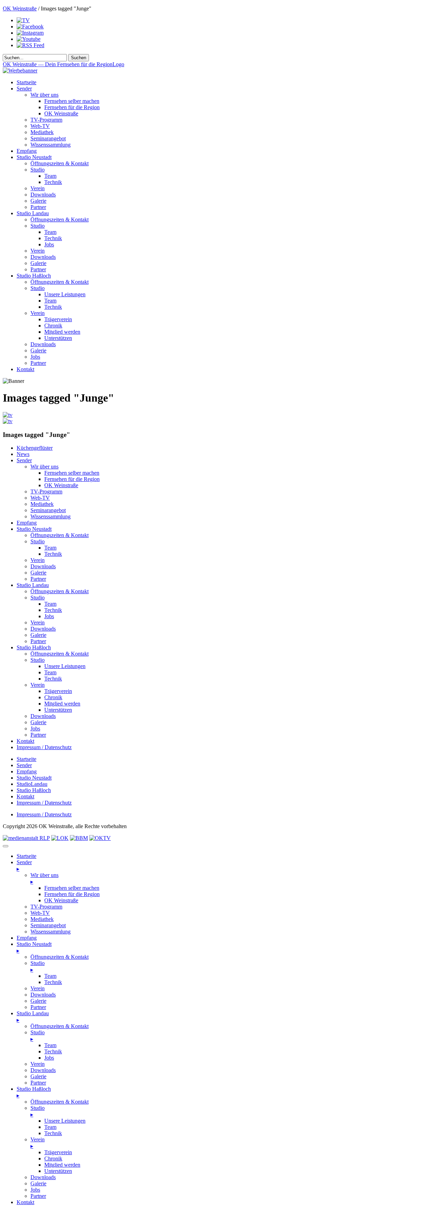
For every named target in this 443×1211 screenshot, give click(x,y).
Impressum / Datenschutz (44, 747)
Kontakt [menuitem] (25, 1202)
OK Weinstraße (20, 8)
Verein (37, 188)
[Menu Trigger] (5, 846)
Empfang (27, 151)
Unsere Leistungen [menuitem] (64, 1121)
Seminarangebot (48, 138)
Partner (38, 207)
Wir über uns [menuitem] (44, 878)
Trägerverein (58, 319)
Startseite (26, 82)
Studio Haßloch (34, 276)
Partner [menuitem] (38, 1007)
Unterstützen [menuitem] (58, 1171)
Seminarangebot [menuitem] (48, 925)
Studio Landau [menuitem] (33, 1016)
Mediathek (42, 132)
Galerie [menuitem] (38, 1001)
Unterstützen (58, 338)
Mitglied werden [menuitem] (62, 1165)
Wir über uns (44, 95)
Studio (37, 170)
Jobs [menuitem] (49, 1058)
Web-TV (40, 126)
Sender (24, 88)
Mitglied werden (62, 332)
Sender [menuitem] (24, 865)
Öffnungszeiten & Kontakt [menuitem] (59, 957)
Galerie (38, 201)
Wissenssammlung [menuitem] (50, 931)
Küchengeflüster (35, 448)
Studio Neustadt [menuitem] (34, 947)
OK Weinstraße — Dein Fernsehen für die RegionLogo (63, 64)
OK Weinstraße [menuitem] (61, 900)
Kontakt (25, 369)
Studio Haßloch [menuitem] (34, 1092)
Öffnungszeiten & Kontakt (59, 163)
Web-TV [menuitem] (40, 913)
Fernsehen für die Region (72, 107)
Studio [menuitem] (37, 966)
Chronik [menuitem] (53, 1158)
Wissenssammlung (50, 145)
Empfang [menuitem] (27, 938)
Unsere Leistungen (64, 294)
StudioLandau (32, 784)
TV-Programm (46, 120)
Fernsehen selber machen (71, 101)
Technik (53, 182)
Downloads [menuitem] (43, 995)
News (23, 454)
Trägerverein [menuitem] (58, 1152)
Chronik (53, 325)
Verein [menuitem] (37, 988)
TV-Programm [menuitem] (46, 907)
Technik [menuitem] (53, 982)
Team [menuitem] (50, 976)
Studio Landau (33, 213)
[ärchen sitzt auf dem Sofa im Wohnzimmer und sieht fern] (7, 415)
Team (50, 176)
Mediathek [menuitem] (42, 919)
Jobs (49, 244)
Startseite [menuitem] (26, 856)
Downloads (43, 195)
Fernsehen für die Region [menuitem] (72, 894)
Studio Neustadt (34, 157)
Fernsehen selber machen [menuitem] (71, 888)
